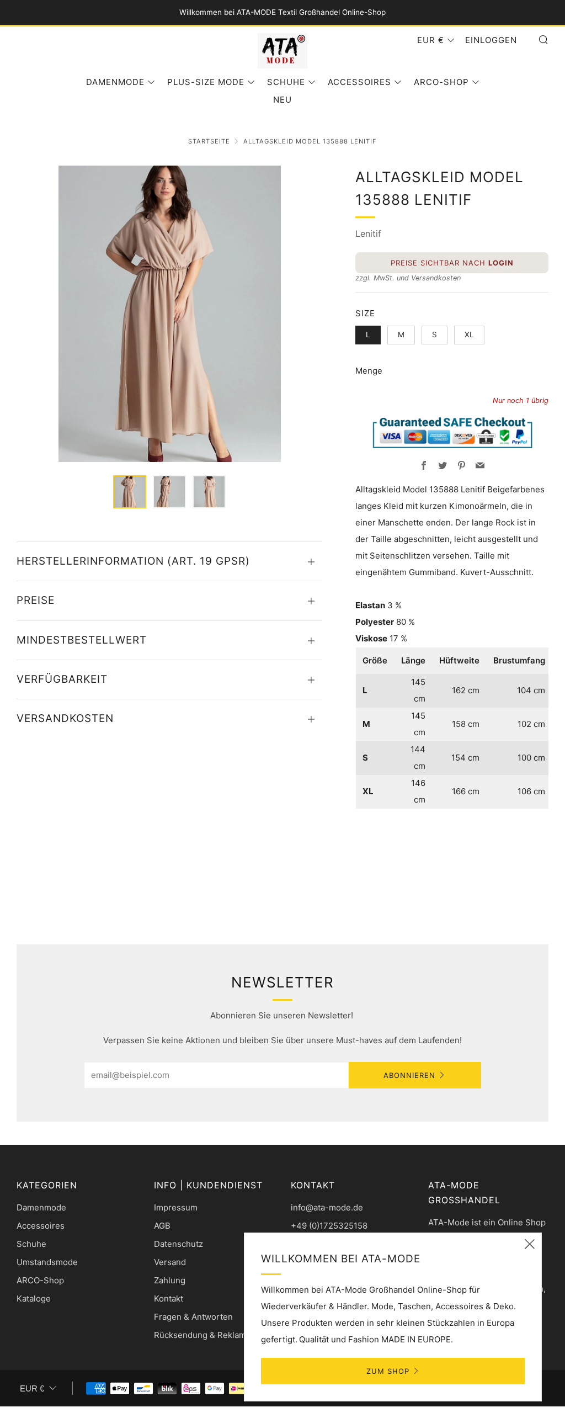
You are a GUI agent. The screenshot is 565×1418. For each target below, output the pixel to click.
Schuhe (286, 82)
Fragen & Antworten (193, 1316)
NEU (282, 99)
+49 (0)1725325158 (329, 1225)
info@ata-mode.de (327, 1207)
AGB (162, 1225)
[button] (129, 491)
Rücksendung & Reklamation (209, 1335)
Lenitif (368, 233)
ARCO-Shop (441, 82)
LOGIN (501, 262)
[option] (169, 314)
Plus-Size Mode (205, 82)
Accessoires (359, 82)
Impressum (176, 1207)
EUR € (430, 40)
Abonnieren (409, 1075)
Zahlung (169, 1280)
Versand (170, 1262)
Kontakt (168, 1298)
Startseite (209, 141)
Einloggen (491, 40)
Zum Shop (387, 1371)
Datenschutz (178, 1244)
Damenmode (115, 82)
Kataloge (34, 1298)
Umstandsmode (47, 1262)
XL (469, 334)
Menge (368, 370)
